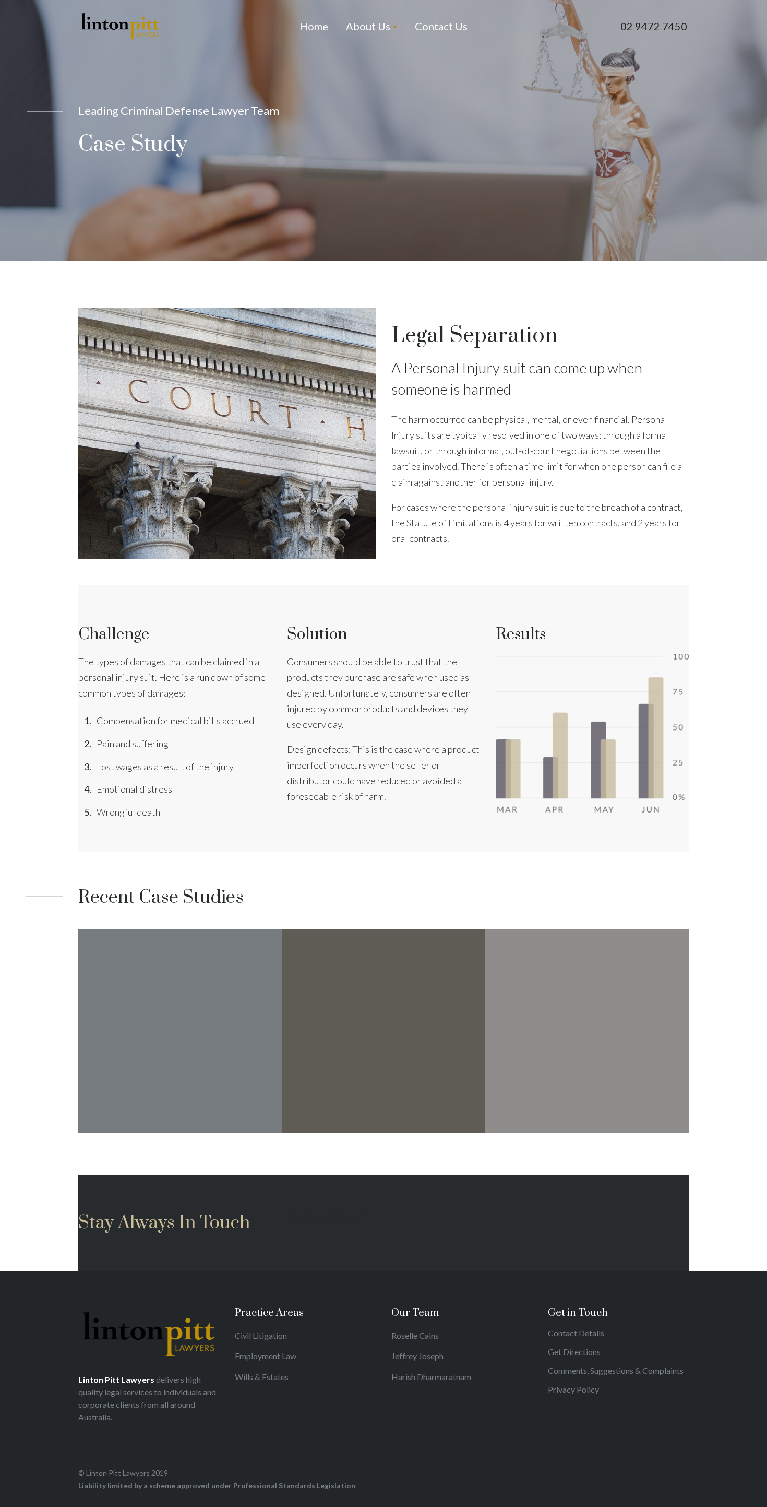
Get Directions (574, 1352)
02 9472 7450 (653, 26)
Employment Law (265, 1356)
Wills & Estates (262, 1377)
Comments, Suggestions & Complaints (616, 1370)
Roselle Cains (415, 1335)
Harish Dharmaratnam (431, 1377)
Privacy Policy (573, 1389)
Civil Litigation (261, 1335)
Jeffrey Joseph (417, 1356)
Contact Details (576, 1333)
